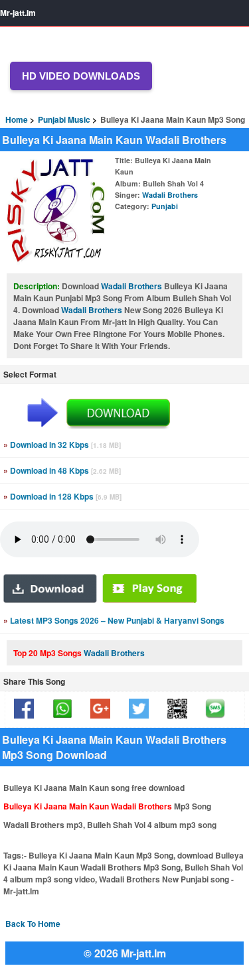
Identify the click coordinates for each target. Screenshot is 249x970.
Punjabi (164, 206)
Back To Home (32, 924)
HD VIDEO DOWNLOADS (81, 76)
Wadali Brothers (170, 195)
